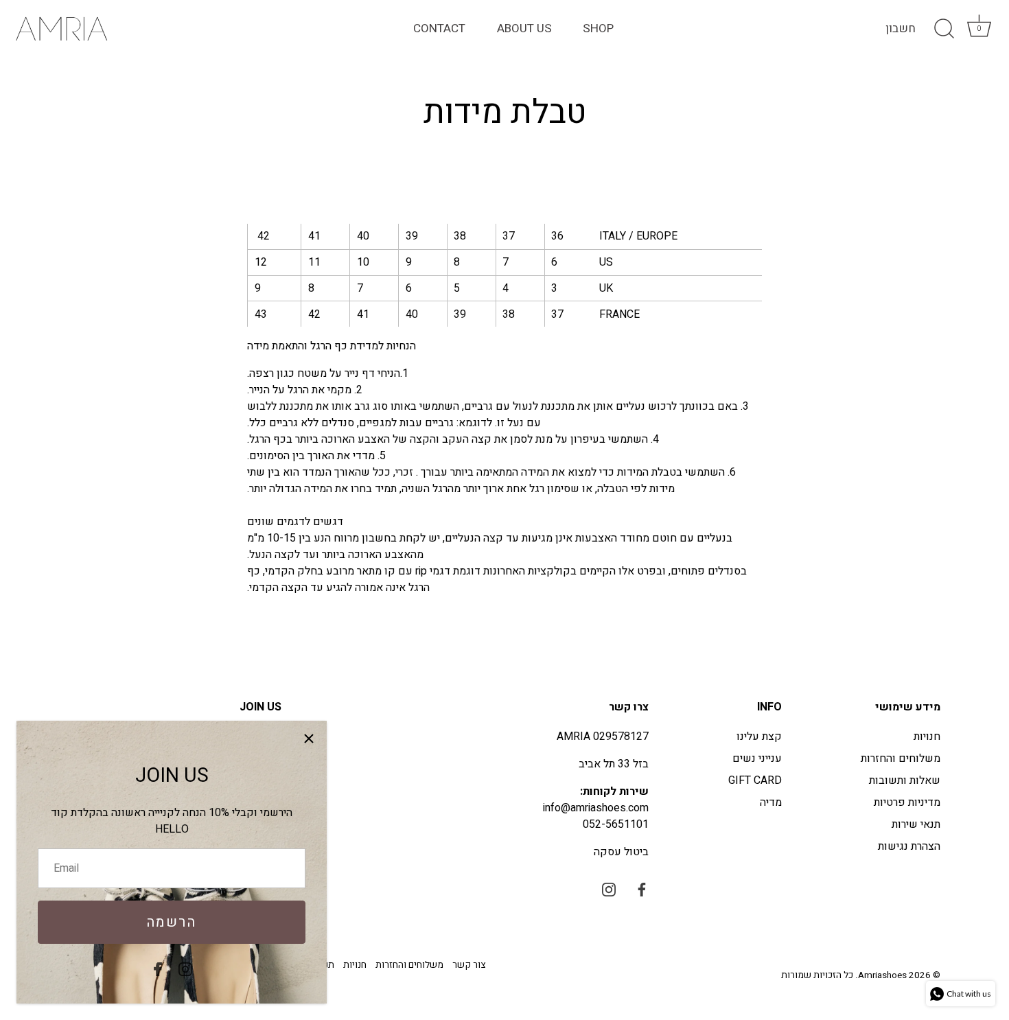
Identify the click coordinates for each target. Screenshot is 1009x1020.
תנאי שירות (916, 824)
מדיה (771, 802)
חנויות (927, 736)
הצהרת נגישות (909, 846)
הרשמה (172, 922)
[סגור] (309, 738)
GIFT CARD (755, 780)
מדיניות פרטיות (907, 802)
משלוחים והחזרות (900, 758)
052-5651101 (616, 824)
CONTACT (439, 28)
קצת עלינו (759, 736)
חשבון (900, 29)
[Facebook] (158, 968)
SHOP (598, 28)
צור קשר (468, 965)
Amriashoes (882, 975)
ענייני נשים (757, 758)
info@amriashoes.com (596, 808)
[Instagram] (185, 968)
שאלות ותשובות (904, 780)
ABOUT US (524, 28)
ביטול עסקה (621, 852)
